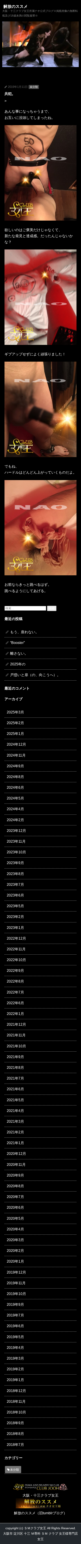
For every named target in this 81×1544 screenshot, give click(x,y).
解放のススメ (15, 6)
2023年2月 (15, 917)
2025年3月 (15, 712)
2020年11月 (16, 1164)
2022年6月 (15, 1003)
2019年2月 (15, 1369)
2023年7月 (15, 884)
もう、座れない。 (24, 632)
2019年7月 (15, 1315)
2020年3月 (15, 1240)
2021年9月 (15, 1057)
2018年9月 (15, 1423)
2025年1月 (15, 734)
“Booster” (17, 643)
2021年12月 (16, 1024)
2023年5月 (15, 906)
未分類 (34, 87)
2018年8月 (15, 1434)
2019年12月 (16, 1272)
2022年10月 (16, 960)
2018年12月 (16, 1391)
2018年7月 (15, 1445)
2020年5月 (15, 1218)
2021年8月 (15, 1067)
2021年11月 (16, 1035)
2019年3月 (15, 1358)
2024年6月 (15, 787)
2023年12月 (16, 831)
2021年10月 (16, 1046)
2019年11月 (16, 1283)
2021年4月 (15, 1111)
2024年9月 (15, 766)
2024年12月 (16, 744)
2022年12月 (16, 938)
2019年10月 (16, 1294)
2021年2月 (15, 1132)
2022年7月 (15, 992)
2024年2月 (15, 820)
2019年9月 (15, 1304)
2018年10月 (16, 1412)
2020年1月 (15, 1261)
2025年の (17, 664)
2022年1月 (15, 1014)
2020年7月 (15, 1197)
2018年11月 (16, 1401)
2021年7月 (15, 1078)
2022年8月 (15, 981)
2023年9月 (15, 863)
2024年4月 (15, 809)
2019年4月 (15, 1348)
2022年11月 (16, 949)
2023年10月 (16, 852)
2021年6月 (15, 1089)
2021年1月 (15, 1143)
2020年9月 (15, 1175)
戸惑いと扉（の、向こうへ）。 (35, 675)
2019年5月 (15, 1337)
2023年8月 (15, 874)
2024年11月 (16, 755)
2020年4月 (15, 1229)
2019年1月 (15, 1380)
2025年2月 (15, 723)
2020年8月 (15, 1186)
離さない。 (19, 653)
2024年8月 (15, 777)
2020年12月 (16, 1154)
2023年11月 (16, 841)
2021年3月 (15, 1121)
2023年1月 (15, 928)
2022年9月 (15, 970)
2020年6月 (15, 1207)
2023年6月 (15, 895)
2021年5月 (15, 1100)
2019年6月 (15, 1326)
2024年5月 (15, 798)
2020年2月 (15, 1251)
